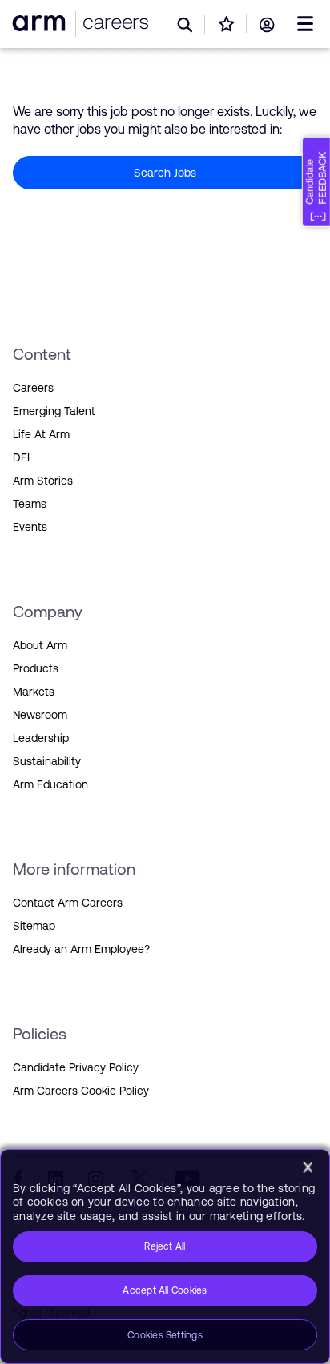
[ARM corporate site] (42, 22)
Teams (29, 503)
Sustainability (47, 761)
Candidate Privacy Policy (76, 1067)
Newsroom (40, 714)
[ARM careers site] (112, 23)
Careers (33, 387)
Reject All (164, 1246)
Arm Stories (43, 480)
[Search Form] (185, 25)
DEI (21, 457)
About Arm (40, 645)
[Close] (307, 1167)
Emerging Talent (54, 411)
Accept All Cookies (165, 1290)
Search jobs (165, 172)
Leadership (41, 738)
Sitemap (34, 925)
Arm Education (50, 784)
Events (30, 526)
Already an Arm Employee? (81, 949)
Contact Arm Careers (68, 902)
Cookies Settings (165, 1335)
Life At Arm (41, 434)
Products (35, 668)
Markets (33, 691)
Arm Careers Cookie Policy (81, 1090)
